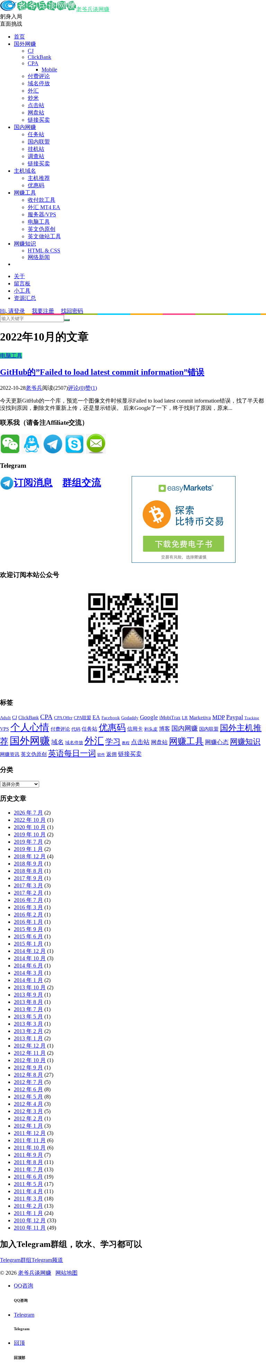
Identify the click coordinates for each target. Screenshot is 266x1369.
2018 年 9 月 (28, 864)
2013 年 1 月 (28, 1038)
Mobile (49, 69)
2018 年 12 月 (30, 856)
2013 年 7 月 (28, 1009)
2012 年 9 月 (28, 1067)
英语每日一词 (72, 753)
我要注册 (43, 311)
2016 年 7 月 (28, 900)
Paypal (234, 717)
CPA (33, 63)
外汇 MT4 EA (44, 207)
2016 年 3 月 (28, 907)
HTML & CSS (44, 250)
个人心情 (29, 727)
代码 (75, 729)
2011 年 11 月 (30, 1140)
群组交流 (81, 482)
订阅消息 (33, 482)
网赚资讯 (9, 754)
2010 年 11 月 (30, 1228)
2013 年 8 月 (28, 1002)
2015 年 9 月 (28, 929)
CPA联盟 (82, 717)
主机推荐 (39, 178)
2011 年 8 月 (28, 1162)
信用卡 (135, 729)
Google (149, 717)
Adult (5, 717)
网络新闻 (39, 257)
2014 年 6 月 (28, 965)
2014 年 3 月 (28, 973)
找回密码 (72, 311)
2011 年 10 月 (30, 1148)
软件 (101, 755)
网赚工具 (25, 193)
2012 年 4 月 (28, 1104)
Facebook (110, 717)
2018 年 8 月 (28, 871)
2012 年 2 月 (28, 1118)
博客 (164, 729)
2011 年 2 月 (28, 1206)
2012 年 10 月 (30, 1060)
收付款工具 (41, 200)
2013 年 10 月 (30, 987)
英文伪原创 (41, 229)
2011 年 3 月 (28, 1199)
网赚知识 (25, 244)
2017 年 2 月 (28, 893)
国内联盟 (39, 142)
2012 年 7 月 (28, 1082)
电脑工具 (39, 222)
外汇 (33, 91)
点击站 (36, 105)
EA (96, 717)
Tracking (252, 718)
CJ (31, 51)
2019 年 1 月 (28, 849)
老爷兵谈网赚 (92, 9)
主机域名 (25, 171)
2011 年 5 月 (28, 1184)
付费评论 (39, 76)
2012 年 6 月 (28, 1089)
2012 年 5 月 (28, 1097)
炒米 (33, 98)
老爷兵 (34, 388)
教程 (126, 743)
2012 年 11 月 (30, 1053)
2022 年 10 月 (30, 820)
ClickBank (39, 57)
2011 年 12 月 (30, 1133)
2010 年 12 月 (30, 1220)
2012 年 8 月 (28, 1075)
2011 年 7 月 (28, 1169)
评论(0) (76, 388)
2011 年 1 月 (28, 1213)
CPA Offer (63, 717)
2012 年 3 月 (28, 1111)
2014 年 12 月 (30, 951)
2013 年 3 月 (28, 1024)
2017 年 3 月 (28, 885)
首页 (19, 37)
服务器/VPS (42, 214)
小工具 (22, 291)
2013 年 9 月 (28, 995)
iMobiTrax (169, 717)
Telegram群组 (16, 1260)
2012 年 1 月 (28, 1126)
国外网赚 (25, 44)
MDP (218, 717)
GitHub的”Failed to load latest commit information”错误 (102, 372)
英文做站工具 (44, 236)
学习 (113, 741)
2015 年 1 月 (28, 944)
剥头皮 (151, 729)
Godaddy (130, 717)
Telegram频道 (47, 1260)
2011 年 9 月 (28, 1155)
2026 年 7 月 (28, 813)
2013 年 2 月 (28, 1031)
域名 (57, 742)
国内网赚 (25, 127)
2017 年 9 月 (28, 878)
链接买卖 (39, 120)
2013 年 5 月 (28, 1016)
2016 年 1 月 (28, 922)
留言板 (22, 283)
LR (185, 717)
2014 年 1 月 (28, 980)
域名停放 (39, 83)
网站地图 (66, 1273)
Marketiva (200, 717)
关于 (19, 276)
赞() (91, 388)
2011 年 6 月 (28, 1177)
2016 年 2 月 (28, 915)
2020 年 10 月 (30, 827)
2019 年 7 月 (28, 842)
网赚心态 (217, 742)
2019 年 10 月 (30, 834)
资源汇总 (25, 298)
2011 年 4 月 (28, 1191)
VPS (4, 729)
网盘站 (36, 112)
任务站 (36, 134)
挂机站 (36, 149)
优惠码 (36, 185)
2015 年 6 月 (28, 936)
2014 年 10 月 (30, 958)
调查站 (36, 156)
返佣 (111, 754)
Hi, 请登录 (12, 311)
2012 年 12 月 (30, 1046)
